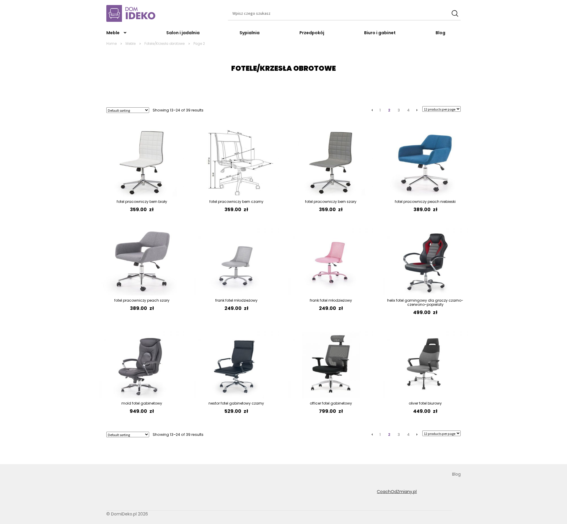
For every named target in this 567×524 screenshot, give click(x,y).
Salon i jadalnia (183, 33)
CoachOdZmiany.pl (397, 492)
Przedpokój (311, 33)
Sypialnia (249, 33)
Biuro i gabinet (380, 33)
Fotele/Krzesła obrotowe (164, 43)
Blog (440, 33)
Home (111, 43)
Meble (113, 33)
